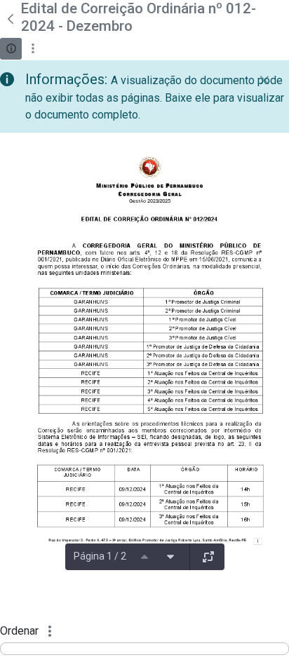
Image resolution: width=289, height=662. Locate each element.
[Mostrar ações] (32, 49)
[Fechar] (264, 80)
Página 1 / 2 (100, 556)
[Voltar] (10, 19)
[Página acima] (144, 556)
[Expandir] (208, 556)
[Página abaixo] (170, 556)
